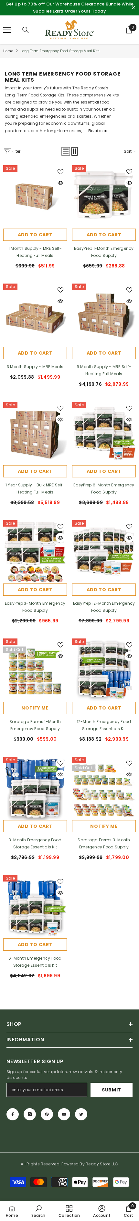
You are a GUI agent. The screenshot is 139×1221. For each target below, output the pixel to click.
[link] (38, 1211)
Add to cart (35, 234)
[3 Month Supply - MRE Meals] (35, 315)
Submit (111, 1090)
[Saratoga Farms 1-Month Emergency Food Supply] (35, 670)
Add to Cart (104, 234)
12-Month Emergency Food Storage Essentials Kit (104, 725)
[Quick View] (60, 183)
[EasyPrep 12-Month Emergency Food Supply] (104, 551)
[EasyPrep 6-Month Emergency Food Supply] (104, 433)
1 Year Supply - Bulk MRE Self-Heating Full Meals (35, 488)
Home (8, 51)
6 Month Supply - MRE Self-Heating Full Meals (104, 370)
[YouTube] (64, 1114)
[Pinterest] (47, 1114)
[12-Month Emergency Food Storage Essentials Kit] (104, 670)
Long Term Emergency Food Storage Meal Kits (60, 51)
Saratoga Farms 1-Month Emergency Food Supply (35, 725)
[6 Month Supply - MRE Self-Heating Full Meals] (104, 315)
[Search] (25, 30)
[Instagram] (30, 1114)
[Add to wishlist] (60, 171)
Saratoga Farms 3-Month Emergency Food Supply (104, 843)
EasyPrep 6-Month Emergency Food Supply (103, 488)
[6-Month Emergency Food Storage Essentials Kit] (35, 906)
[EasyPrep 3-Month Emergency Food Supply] (35, 551)
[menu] (7, 30)
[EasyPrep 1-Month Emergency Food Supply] (104, 197)
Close (133, 7)
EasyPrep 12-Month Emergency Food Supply (104, 607)
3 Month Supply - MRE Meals (35, 366)
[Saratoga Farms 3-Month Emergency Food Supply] (104, 788)
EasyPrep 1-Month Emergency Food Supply (104, 252)
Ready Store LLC (102, 1164)
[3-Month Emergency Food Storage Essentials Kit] (35, 788)
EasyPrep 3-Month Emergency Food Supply (35, 607)
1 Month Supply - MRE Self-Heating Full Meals (35, 252)
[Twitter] (81, 1114)
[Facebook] (12, 1114)
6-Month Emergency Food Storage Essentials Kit (34, 961)
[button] (65, 151)
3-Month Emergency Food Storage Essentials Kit (35, 843)
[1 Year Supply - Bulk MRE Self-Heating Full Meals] (35, 433)
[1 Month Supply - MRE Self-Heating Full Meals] (35, 197)
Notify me (34, 708)
